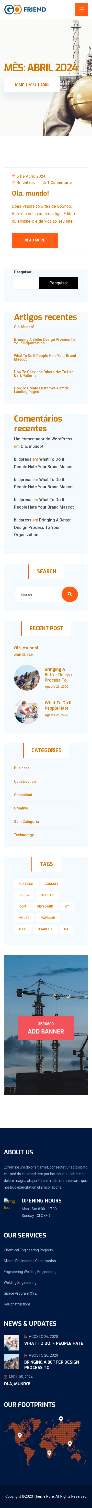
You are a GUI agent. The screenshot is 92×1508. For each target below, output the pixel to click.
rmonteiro (26, 182)
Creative (21, 808)
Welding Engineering (20, 1282)
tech (22, 929)
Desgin (24, 895)
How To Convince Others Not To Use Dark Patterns (43, 373)
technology (24, 835)
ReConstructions (17, 1304)
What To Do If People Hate (58, 705)
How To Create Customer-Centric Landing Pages (41, 390)
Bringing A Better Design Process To (58, 675)
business (26, 884)
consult (51, 884)
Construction (25, 781)
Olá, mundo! (30, 193)
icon (22, 906)
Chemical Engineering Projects (28, 1250)
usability (45, 929)
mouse (24, 918)
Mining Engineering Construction (30, 1261)
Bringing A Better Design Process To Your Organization (44, 341)
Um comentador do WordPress (43, 439)
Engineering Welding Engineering (30, 1272)
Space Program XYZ (20, 1293)
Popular (48, 918)
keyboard (45, 906)
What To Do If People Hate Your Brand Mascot (45, 357)
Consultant (23, 795)
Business (22, 768)
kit (67, 906)
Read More (35, 240)
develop (47, 895)
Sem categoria (26, 821)
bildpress (22, 459)
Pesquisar (23, 272)
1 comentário (59, 182)
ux (66, 929)
